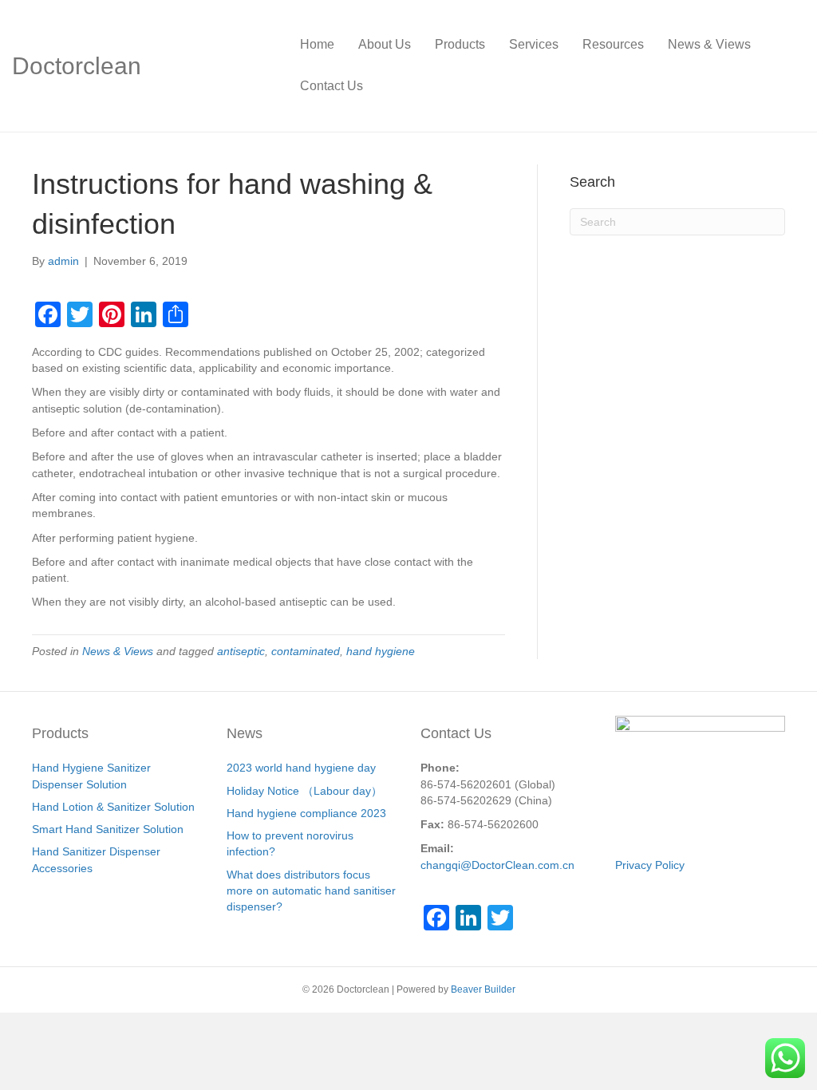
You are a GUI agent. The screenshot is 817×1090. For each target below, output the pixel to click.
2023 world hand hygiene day (301, 767)
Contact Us (331, 86)
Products (460, 44)
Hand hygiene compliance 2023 (306, 813)
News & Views (709, 44)
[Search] (792, 65)
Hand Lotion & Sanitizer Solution (113, 806)
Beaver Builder (483, 989)
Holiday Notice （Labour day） (304, 790)
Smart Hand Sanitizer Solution (108, 829)
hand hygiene (380, 651)
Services (533, 44)
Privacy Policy (650, 865)
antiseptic (241, 651)
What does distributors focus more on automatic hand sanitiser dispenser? (311, 891)
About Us (384, 44)
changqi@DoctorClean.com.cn (497, 865)
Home (317, 44)
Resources (613, 44)
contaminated (305, 651)
